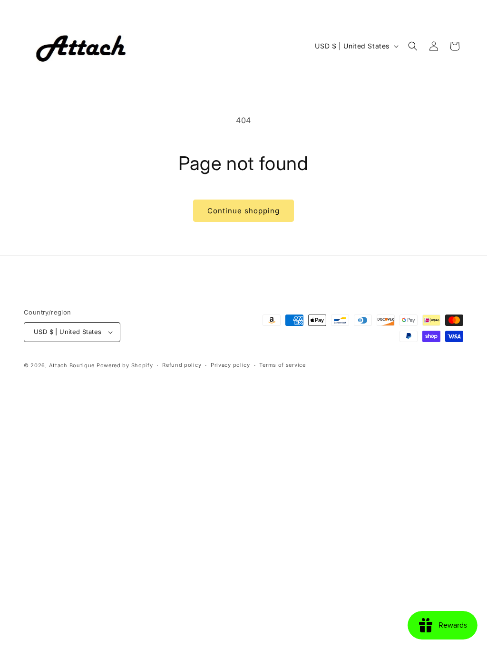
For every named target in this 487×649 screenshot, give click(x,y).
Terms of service (282, 365)
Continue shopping (243, 210)
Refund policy (181, 365)
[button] (412, 46)
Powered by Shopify (125, 365)
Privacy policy (230, 365)
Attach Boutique (72, 365)
